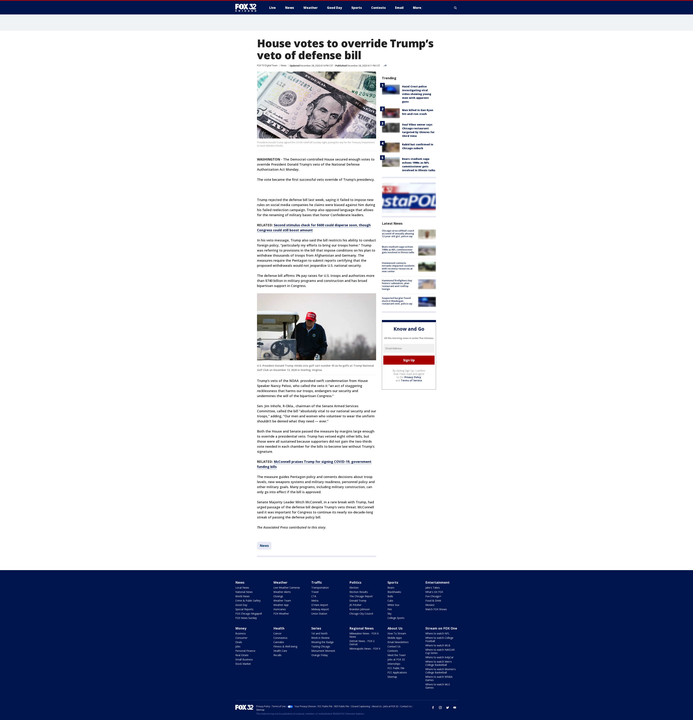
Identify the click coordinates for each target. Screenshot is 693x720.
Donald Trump (357, 600)
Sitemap (392, 676)
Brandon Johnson (359, 609)
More (417, 8)
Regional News (361, 628)
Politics (355, 582)
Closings (278, 596)
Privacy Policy (412, 377)
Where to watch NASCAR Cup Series (440, 651)
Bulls (390, 596)
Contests (392, 650)
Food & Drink (433, 600)
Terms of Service (411, 380)
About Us (394, 628)
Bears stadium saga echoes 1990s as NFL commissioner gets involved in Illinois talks (398, 249)
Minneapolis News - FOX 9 (364, 648)
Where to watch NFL (437, 633)
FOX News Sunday (246, 618)
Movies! (429, 605)
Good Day (241, 605)
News (283, 65)
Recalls (277, 655)
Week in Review (320, 637)
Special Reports (244, 609)
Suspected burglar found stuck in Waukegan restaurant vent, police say (397, 300)
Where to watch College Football (439, 639)
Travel (315, 592)
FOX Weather (281, 613)
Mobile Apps (394, 637)
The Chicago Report (361, 596)
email (455, 707)
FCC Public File (395, 668)
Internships (393, 663)
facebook (433, 707)
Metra (314, 600)
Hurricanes (279, 609)
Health (278, 628)
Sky (389, 613)
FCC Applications (397, 672)
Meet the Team (396, 655)
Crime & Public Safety (248, 600)
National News (244, 592)
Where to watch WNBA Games (438, 678)
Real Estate (242, 655)
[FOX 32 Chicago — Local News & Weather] (247, 7)
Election (354, 587)
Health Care (280, 650)
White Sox (393, 605)
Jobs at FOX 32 (396, 659)
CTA (313, 596)
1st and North (319, 633)
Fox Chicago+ (433, 596)
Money (240, 628)
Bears (390, 587)
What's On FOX (434, 592)
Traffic (316, 582)
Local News (242, 587)
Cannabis (278, 642)
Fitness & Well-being (285, 646)
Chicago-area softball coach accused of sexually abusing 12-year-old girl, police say (398, 233)
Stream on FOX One (441, 628)
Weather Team (282, 600)
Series (316, 628)
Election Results (358, 592)
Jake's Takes (432, 587)
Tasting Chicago (320, 646)
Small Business (244, 659)
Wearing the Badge (322, 642)
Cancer (277, 633)
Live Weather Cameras (286, 587)
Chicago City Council (361, 613)
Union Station (319, 613)
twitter (447, 707)
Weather (280, 582)
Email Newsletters (398, 642)
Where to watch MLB (437, 645)
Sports (392, 582)
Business (240, 633)
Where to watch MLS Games (437, 686)
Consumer (241, 637)
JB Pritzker (355, 605)
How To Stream (396, 633)
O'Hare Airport (319, 605)
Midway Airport (320, 609)
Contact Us (393, 646)
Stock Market (243, 663)
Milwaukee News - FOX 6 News (364, 635)
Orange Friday (319, 655)
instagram (440, 707)
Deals (238, 642)
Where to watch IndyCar (439, 657)
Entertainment (437, 582)
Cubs (390, 600)
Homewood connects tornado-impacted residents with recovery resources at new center (398, 267)
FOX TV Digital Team (267, 65)
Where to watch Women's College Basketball (440, 670)
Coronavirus (280, 637)
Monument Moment (323, 650)
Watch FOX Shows (436, 609)
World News (242, 596)
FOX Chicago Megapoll (248, 613)
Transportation (320, 587)
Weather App (281, 605)
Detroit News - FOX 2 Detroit (361, 642)
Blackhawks (394, 592)
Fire (389, 609)
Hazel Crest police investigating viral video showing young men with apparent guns (416, 94)
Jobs (237, 646)
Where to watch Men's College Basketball (438, 663)
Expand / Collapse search (455, 7)
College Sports (395, 618)
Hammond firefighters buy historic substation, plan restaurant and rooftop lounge (397, 285)
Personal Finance (245, 650)
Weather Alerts (282, 592)
